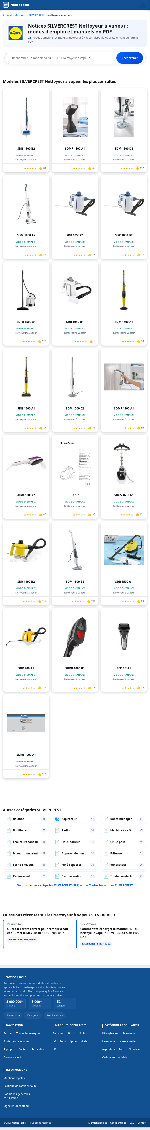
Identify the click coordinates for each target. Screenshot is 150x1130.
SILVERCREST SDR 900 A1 (22, 939)
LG (54, 1041)
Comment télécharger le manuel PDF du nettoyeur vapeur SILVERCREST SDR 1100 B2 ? (109, 933)
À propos (9, 1049)
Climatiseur (135, 1049)
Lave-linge (108, 1041)
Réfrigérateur (110, 1033)
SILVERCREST (36, 15)
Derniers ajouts (13, 1057)
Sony (63, 1041)
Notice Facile (19, 1122)
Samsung (58, 1033)
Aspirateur (108, 1049)
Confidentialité (118, 1122)
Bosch (72, 1033)
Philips (83, 1033)
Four (122, 1049)
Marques (20, 15)
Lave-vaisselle (127, 1041)
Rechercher (129, 58)
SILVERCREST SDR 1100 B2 (96, 943)
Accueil (7, 15)
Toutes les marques (28, 1033)
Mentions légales (14, 1078)
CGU (132, 1122)
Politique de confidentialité (20, 1086)
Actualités (38, 1049)
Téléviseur (129, 1033)
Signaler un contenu (16, 1106)
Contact (23, 1049)
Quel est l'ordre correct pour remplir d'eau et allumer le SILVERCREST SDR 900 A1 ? (37, 931)
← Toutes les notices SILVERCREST (109, 885)
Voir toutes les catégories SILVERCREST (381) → (50, 885)
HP (54, 1049)
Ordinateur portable (114, 1057)
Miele (83, 1041)
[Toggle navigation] (143, 5)
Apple (73, 1041)
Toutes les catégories (16, 1041)
